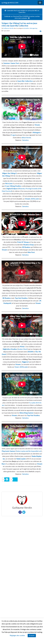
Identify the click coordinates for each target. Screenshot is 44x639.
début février (26, 137)
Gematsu (25, 140)
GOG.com (35, 199)
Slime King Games (26, 413)
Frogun (13, 135)
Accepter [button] (32, 635)
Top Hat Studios (21, 298)
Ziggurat (25, 362)
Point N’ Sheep (23, 242)
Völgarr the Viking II (9, 173)
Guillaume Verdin (8, 28)
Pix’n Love (8, 183)
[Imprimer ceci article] (40, 31)
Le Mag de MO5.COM (10, 3)
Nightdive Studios (10, 349)
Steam (37, 125)
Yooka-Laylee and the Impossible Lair (28, 451)
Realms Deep (28, 245)
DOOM (30, 352)
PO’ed (22, 346)
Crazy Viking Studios (13, 186)
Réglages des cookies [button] (17, 635)
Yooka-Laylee (21, 459)
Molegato (37, 132)
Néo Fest (31, 252)
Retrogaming (33, 28)
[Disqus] (22, 546)
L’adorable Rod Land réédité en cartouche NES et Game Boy (23, 11)
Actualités (26, 28)
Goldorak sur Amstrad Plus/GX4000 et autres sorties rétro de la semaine (22, 17)
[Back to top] (39, 634)
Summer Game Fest (11, 63)
